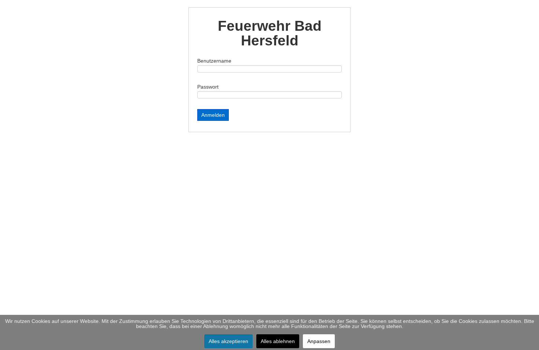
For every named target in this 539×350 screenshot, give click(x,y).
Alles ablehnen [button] (278, 341)
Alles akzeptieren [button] (228, 341)
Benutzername (214, 61)
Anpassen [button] (318, 341)
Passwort (208, 87)
